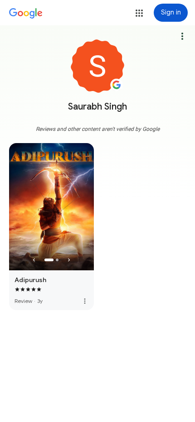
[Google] (26, 13)
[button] (139, 13)
